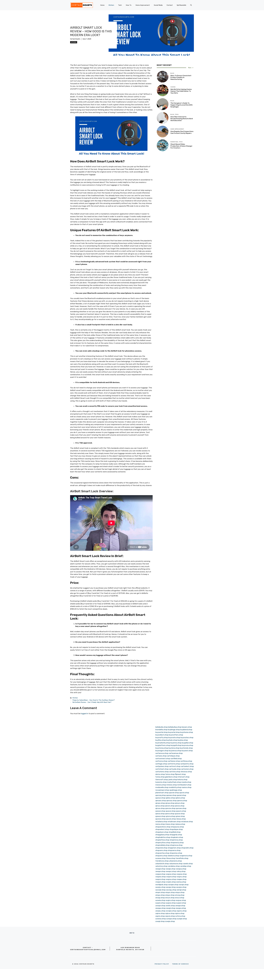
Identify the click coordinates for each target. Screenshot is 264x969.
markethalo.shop (174, 782)
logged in (84, 713)
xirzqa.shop (160, 898)
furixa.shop (160, 777)
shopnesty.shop (177, 843)
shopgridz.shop (176, 835)
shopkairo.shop (177, 837)
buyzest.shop (187, 751)
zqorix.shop (160, 916)
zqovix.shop (170, 916)
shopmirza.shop (176, 840)
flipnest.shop (180, 774)
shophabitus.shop (162, 837)
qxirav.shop (160, 814)
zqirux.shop (170, 913)
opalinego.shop (175, 790)
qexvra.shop (182, 800)
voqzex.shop (160, 877)
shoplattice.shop (162, 840)
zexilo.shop (170, 906)
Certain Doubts (75, 39)
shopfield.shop (175, 832)
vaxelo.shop (188, 864)
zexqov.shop (181, 908)
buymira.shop (176, 743)
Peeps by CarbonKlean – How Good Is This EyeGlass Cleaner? (93, 700)
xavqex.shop (173, 885)
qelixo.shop (170, 798)
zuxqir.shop (160, 921)
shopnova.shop (176, 845)
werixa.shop (181, 882)
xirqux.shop (160, 895)
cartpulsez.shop (162, 766)
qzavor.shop (180, 814)
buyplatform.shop (162, 745)
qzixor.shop (180, 816)
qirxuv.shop (160, 806)
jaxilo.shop (172, 779)
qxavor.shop (171, 811)
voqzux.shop (171, 879)
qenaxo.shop (160, 800)
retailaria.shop (161, 821)
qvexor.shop (160, 811)
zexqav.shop (160, 908)
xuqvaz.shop (181, 900)
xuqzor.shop (181, 903)
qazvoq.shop (160, 795)
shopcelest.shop (162, 829)
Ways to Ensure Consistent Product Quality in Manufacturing (180, 77)
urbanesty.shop (175, 861)
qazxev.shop (171, 795)
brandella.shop (161, 730)
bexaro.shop (187, 727)
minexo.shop (171, 785)
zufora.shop (180, 916)
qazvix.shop (184, 793)
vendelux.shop (174, 866)
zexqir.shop (170, 908)
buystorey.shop (161, 748)
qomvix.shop (170, 808)
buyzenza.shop (175, 751)
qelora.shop (180, 798)
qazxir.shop (181, 795)
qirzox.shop (179, 806)
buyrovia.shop (187, 745)
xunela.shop (160, 900)
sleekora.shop (173, 856)
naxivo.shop (186, 787)
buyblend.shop (186, 730)
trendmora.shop (162, 861)
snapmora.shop (186, 856)
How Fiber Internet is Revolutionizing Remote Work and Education (181, 118)
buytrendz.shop (186, 748)
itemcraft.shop (161, 779)
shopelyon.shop (161, 832)
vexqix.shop (170, 869)
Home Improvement (143, 5)
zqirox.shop (160, 913)
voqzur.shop (160, 879)
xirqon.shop (160, 892)
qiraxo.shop (160, 803)
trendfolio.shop (182, 858)
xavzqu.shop (171, 890)
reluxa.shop (181, 819)
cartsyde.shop (175, 769)
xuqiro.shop (170, 900)
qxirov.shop (169, 814)
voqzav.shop (171, 874)
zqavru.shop (182, 911)
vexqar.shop (160, 869)
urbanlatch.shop (162, 864)
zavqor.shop (160, 906)
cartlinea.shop (186, 761)
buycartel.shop (161, 732)
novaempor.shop (162, 790)
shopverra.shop (174, 850)
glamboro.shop (171, 777)
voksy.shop (181, 871)
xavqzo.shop (181, 887)
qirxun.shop (179, 803)
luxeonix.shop (161, 782)
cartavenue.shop (176, 753)
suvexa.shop (160, 858)
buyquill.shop (176, 745)
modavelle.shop (161, 787)
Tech (120, 5)
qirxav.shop (170, 803)
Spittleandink (181, 5)
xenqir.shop (181, 890)
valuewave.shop (176, 864)
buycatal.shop (174, 732)
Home (102, 5)
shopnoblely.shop (162, 845)
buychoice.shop (186, 732)
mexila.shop (186, 782)
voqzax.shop (181, 874)
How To (128, 5)
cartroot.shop (174, 766)
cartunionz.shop (162, 772)
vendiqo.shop (185, 866)
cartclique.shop (173, 756)
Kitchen (111, 5)
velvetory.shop (161, 866)
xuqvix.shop (160, 903)
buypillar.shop (187, 743)
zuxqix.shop (170, 921)
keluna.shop (182, 779)
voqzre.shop (171, 877)
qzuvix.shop (171, 819)
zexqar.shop (180, 906)
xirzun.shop (170, 898)
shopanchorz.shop (162, 827)
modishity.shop (175, 787)
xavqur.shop (171, 887)
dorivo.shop (160, 774)
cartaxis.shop (161, 756)
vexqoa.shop (181, 869)
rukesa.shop (180, 824)
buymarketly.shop (162, 743)
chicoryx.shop (186, 772)
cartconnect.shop (162, 758)
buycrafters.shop (176, 735)
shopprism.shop (174, 848)
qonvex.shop (181, 808)
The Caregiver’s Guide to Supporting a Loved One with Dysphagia (181, 105)
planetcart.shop (162, 793)
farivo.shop (170, 774)
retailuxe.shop (187, 821)
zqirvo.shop (179, 913)
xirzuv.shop (179, 898)
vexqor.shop (160, 871)
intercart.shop (183, 777)
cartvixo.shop (174, 772)
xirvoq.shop (179, 895)
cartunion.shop (187, 769)
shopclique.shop (176, 829)
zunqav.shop (171, 919)
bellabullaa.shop (174, 727)
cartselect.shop (187, 766)
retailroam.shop (174, 821)
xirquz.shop (170, 895)
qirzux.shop (160, 808)
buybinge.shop (174, 730)
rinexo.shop (170, 824)
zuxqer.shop (182, 919)
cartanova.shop (161, 753)
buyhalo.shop (171, 740)
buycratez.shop (187, 737)
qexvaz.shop (171, 800)
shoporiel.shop (161, 848)
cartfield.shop (176, 758)
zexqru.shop (160, 911)
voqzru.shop (182, 877)
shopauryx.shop (177, 827)
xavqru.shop (160, 887)
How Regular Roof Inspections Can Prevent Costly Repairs (181, 132)
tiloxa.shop (170, 858)
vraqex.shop (181, 879)
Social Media (158, 5)
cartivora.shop (161, 761)
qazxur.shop (160, 798)
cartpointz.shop (186, 764)
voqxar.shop (160, 874)
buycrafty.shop (161, 737)
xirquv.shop (179, 892)
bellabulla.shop (161, 727)
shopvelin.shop (187, 848)
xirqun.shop (170, 892)
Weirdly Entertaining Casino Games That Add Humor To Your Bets (181, 91)
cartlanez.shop (174, 761)
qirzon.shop (170, 806)
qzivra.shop (170, 816)
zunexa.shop (160, 919)
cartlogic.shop (161, 764)
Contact (170, 5)
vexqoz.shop (171, 871)
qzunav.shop (160, 819)
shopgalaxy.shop (162, 835)
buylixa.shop (183, 740)
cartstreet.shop (162, 769)
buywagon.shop (161, 751)
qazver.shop (174, 793)
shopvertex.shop (162, 853)
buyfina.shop (160, 740)
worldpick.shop (161, 885)
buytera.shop (174, 748)
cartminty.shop (173, 764)
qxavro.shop (181, 811)
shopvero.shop (161, 850)
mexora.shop (160, 785)
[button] (191, 5)
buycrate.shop (174, 737)
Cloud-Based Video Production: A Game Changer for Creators (181, 146)
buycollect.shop (161, 735)
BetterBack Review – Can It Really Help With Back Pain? (91, 702)
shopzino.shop (161, 856)
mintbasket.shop (184, 785)
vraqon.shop (160, 882)
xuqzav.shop (171, 903)
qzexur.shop (160, 816)
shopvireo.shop (176, 853)
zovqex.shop (171, 911)
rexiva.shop (160, 824)
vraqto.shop (171, 882)
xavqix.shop (184, 885)
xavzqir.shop (160, 890)
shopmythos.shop (162, 843)
